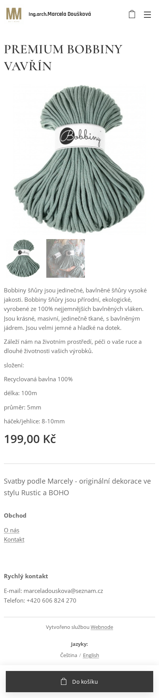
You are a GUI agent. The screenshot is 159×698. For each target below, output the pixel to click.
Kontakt (14, 539)
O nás (11, 530)
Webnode (102, 626)
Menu (147, 14)
